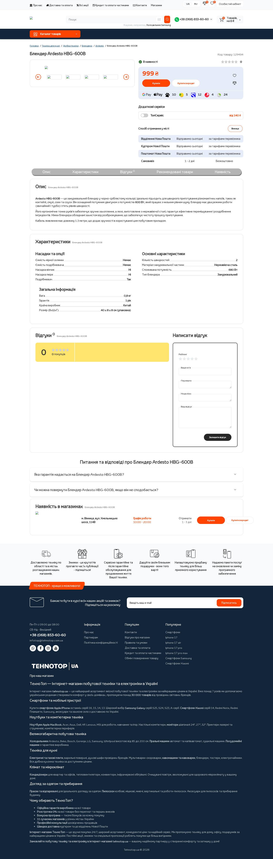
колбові (119, 791)
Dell (79, 724)
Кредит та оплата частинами (112, 5)
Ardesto (54, 741)
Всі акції (84, 5)
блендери (202, 758)
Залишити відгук (217, 437)
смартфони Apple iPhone (54, 708)
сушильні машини (214, 741)
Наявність (222, 172)
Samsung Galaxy (135, 708)
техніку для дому (202, 832)
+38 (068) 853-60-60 (194, 19)
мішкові (130, 791)
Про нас (37, 5)
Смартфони (172, 632)
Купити (211, 520)
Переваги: (186, 380)
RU (195, 3)
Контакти (141, 5)
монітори (172, 724)
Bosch (71, 741)
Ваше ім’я (186, 367)
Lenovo (91, 724)
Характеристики (85, 172)
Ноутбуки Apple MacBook (45, 724)
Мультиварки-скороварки (145, 758)
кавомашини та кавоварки (178, 758)
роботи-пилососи (175, 791)
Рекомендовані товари (175, 172)
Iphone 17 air (173, 642)
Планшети (36, 711)
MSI (99, 724)
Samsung (97, 741)
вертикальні (152, 791)
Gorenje (81, 741)
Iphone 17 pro (173, 648)
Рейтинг (183, 354)
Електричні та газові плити (46, 758)
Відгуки (127, 171)
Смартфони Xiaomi (177, 663)
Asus (72, 724)
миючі (139, 791)
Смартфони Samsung (178, 658)
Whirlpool (109, 741)
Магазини (156, 5)
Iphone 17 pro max (176, 653)
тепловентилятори (88, 774)
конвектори (108, 774)
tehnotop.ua (60, 691)
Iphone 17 (171, 637)
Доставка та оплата (61, 5)
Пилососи (108, 791)
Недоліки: (186, 393)
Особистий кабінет (230, 4)
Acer (65, 724)
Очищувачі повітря (159, 774)
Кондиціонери (39, 774)
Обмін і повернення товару (141, 658)
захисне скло (80, 711)
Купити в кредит (186, 83)
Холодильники (39, 741)
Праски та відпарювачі (44, 791)
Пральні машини (159, 741)
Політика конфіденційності (101, 642)
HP (83, 724)
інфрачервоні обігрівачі (132, 774)
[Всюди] (159, 19)
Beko (63, 741)
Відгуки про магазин (137, 637)
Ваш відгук (186, 406)
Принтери (213, 724)
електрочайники (231, 758)
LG (89, 741)
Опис (47, 172)
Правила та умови (136, 642)
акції (80, 835)
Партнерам (91, 637)
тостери (215, 758)
